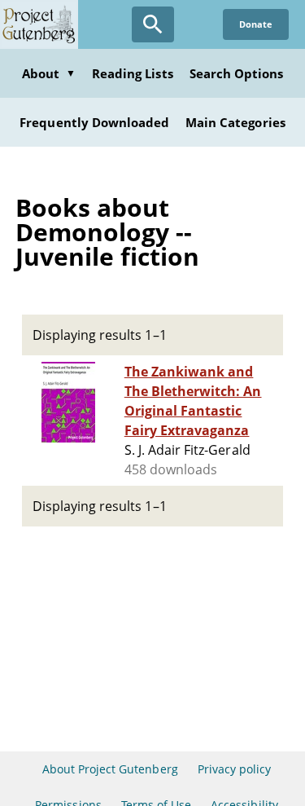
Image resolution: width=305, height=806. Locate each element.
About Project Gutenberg (110, 769)
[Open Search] (153, 24)
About (49, 73)
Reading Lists (132, 73)
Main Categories (235, 122)
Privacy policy (235, 769)
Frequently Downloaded (94, 122)
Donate (255, 24)
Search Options (237, 73)
